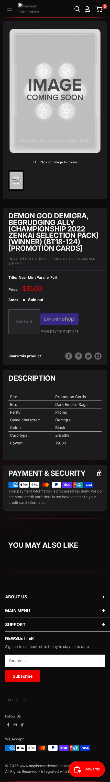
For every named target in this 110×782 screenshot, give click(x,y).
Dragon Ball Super (27, 259)
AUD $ (13, 700)
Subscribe (22, 676)
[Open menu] (9, 8)
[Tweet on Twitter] (88, 356)
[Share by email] (98, 356)
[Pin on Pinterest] (78, 356)
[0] (99, 9)
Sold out (24, 321)
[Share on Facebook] (68, 356)
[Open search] (77, 9)
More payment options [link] (59, 331)
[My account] (87, 9)
